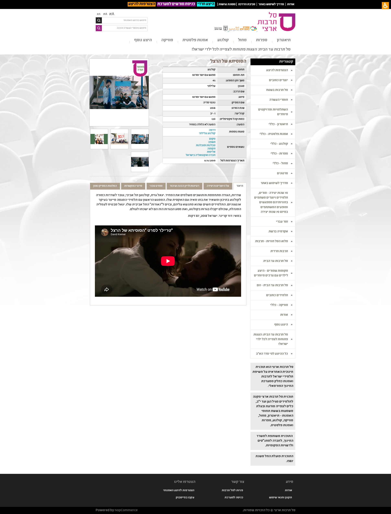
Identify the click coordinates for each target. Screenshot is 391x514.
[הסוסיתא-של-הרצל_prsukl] (99, 139)
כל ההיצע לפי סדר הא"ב (272, 354)
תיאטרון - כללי (278, 124)
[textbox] (125, 20)
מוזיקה (167, 40)
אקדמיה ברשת (278, 232)
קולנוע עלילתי (207, 133)
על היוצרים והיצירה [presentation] (218, 186)
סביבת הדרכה (246, 4)
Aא (98, 14)
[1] (140, 139)
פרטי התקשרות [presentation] (133, 186)
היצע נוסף (143, 40)
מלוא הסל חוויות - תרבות (271, 241)
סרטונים (282, 173)
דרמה (212, 130)
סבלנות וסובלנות (205, 145)
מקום (212, 139)
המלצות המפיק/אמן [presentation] (105, 186)
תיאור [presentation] (239, 186)
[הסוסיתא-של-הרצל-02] (140, 162)
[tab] (239, 186)
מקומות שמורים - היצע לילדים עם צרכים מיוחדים (271, 273)
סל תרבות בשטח (277, 90)
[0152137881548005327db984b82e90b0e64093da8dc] (120, 139)
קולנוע (223, 40)
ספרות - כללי (279, 154)
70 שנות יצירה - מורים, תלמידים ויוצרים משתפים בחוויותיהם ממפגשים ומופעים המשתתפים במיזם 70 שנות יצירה (271, 202)
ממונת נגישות (227, 4)
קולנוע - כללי (279, 144)
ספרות (261, 40)
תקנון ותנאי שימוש (280, 497)
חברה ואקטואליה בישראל (200, 155)
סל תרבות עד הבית (275, 261)
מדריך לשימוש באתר (271, 4)
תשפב (211, 142)
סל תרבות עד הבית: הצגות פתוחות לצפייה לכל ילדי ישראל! (241, 49)
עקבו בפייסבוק (185, 497)
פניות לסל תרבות (232, 490)
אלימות (211, 152)
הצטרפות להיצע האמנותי (178, 490)
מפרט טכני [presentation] (156, 186)
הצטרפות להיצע (142, 4)
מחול (242, 40)
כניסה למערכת (234, 497)
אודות (290, 4)
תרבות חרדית (279, 251)
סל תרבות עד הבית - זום (272, 285)
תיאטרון (284, 40)
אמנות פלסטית (195, 40)
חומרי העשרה (278, 100)
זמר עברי (282, 222)
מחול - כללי (280, 163)
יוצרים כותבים (278, 80)
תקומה (211, 148)
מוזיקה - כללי (279, 305)
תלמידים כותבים (277, 295)
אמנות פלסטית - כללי (274, 134)
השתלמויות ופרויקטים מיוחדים (273, 112)
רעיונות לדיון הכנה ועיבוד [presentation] (184, 186)
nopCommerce (126, 510)
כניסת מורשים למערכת (176, 4)
